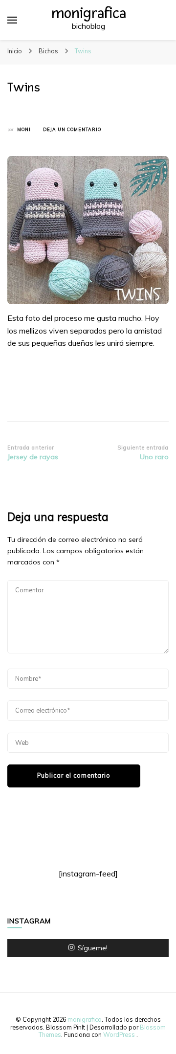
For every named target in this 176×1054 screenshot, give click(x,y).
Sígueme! (93, 947)
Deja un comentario (72, 130)
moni (24, 129)
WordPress (119, 1034)
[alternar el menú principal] (12, 20)
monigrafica (88, 13)
